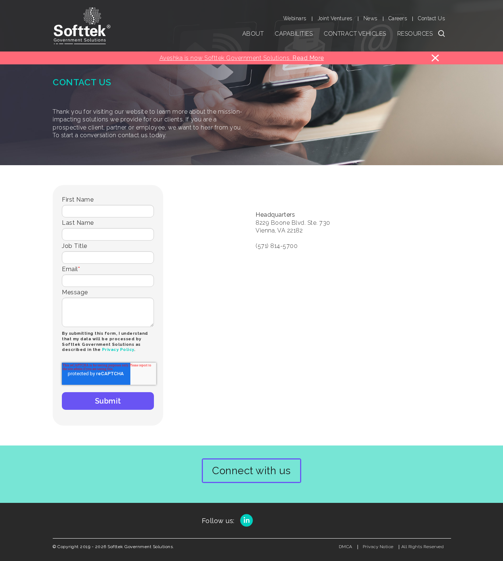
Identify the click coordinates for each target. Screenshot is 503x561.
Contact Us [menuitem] (431, 18)
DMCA (345, 546)
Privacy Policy (118, 349)
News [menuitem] (370, 18)
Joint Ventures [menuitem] (334, 18)
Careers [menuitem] (397, 18)
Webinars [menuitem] (294, 18)
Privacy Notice (378, 546)
